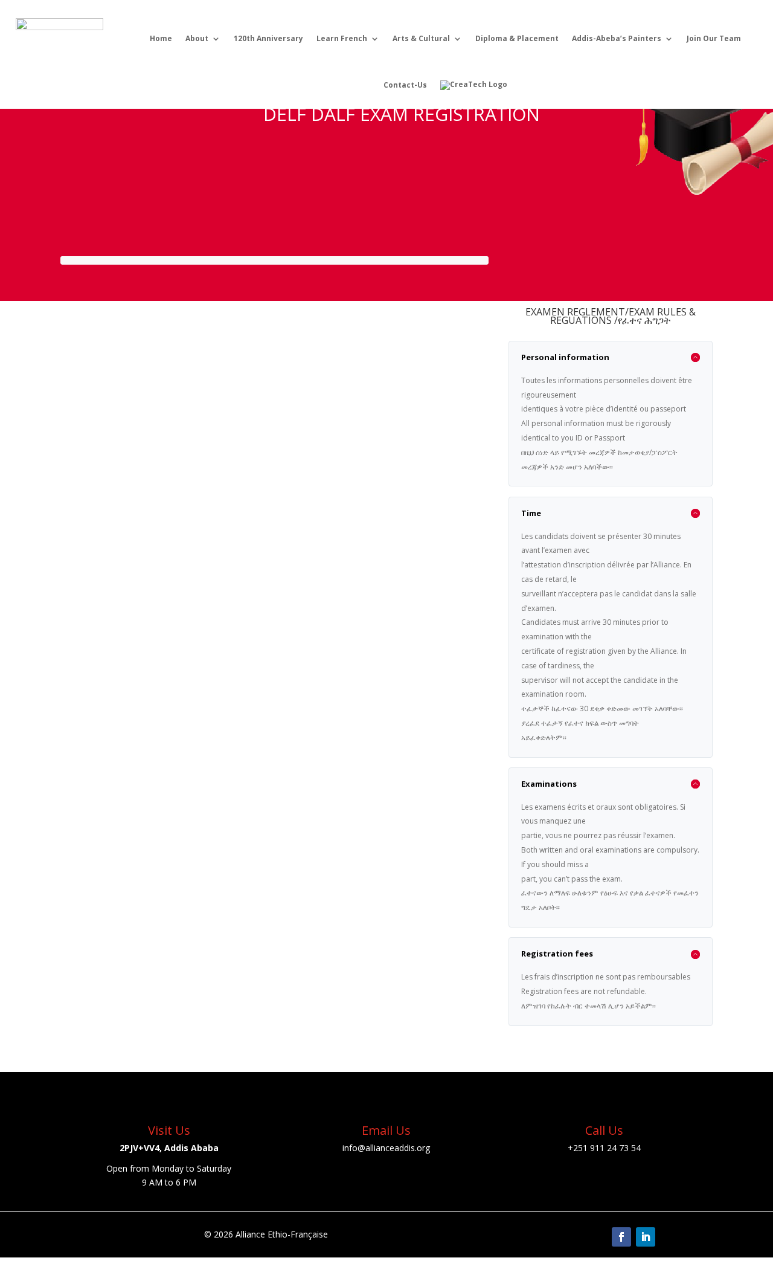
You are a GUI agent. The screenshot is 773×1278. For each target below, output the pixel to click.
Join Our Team (714, 38)
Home (161, 38)
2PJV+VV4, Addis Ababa (169, 1148)
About (196, 38)
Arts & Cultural (421, 38)
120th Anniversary (268, 38)
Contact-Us (405, 85)
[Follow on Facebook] (621, 1237)
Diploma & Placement (517, 38)
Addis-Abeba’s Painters (616, 38)
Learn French (341, 38)
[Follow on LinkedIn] (645, 1237)
